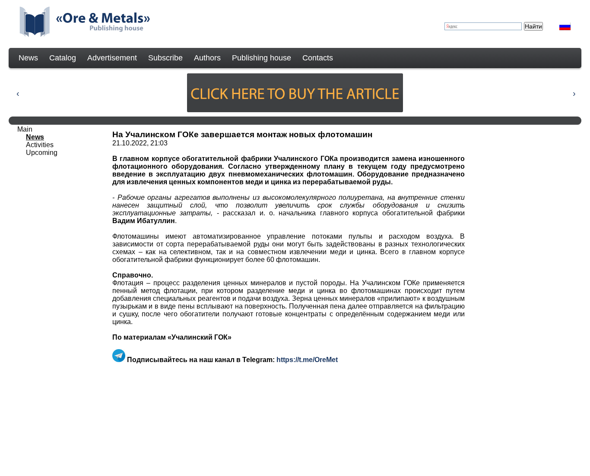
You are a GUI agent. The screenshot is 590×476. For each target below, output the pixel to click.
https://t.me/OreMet (307, 359)
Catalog (62, 58)
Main (24, 129)
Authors (207, 58)
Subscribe (165, 58)
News (28, 58)
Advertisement (112, 58)
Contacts (317, 58)
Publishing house (261, 58)
